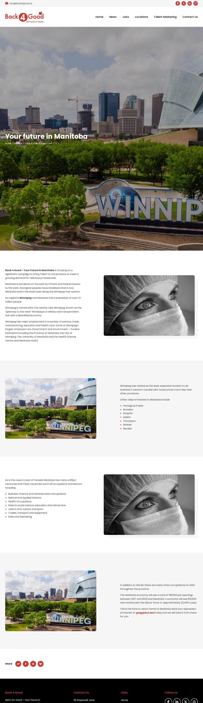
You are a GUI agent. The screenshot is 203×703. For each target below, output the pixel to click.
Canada (18, 143)
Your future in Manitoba (38, 143)
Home (8, 143)
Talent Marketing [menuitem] (165, 17)
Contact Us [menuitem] (190, 17)
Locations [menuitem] (141, 17)
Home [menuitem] (99, 17)
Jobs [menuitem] (125, 17)
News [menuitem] (113, 17)
